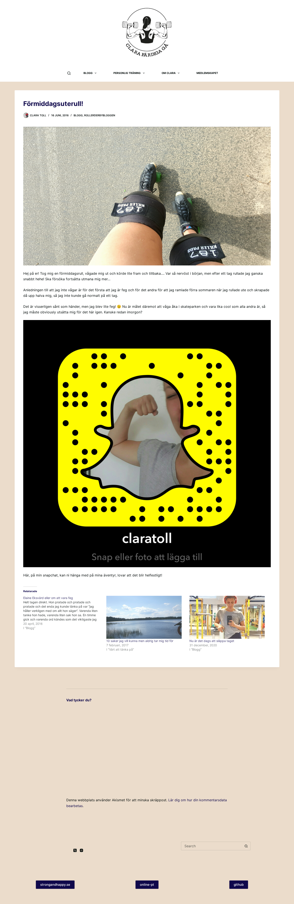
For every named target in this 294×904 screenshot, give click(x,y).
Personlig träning (127, 73)
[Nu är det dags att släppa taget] (228, 617)
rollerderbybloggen (99, 115)
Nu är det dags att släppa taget (211, 641)
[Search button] (246, 846)
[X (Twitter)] (75, 850)
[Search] (69, 73)
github (239, 885)
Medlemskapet (207, 73)
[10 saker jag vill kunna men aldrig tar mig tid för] (145, 617)
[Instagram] (81, 850)
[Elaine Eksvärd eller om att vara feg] (64, 613)
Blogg (88, 73)
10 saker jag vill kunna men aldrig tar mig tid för (139, 641)
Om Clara (169, 73)
